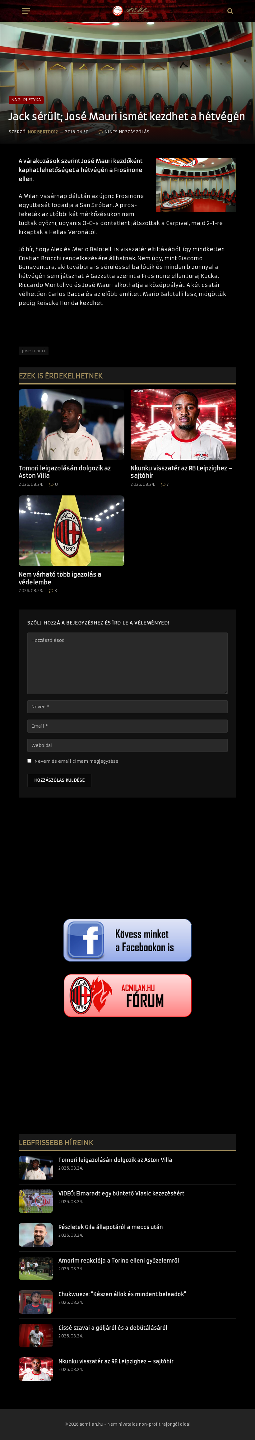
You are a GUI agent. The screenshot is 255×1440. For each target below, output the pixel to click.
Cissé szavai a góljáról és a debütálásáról (112, 1328)
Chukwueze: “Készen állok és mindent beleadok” (122, 1294)
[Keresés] (229, 11)
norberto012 (43, 132)
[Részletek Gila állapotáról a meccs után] (36, 1235)
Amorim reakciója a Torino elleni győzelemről (118, 1261)
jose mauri (33, 350)
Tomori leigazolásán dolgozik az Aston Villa (65, 472)
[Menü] (26, 11)
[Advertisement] (127, 859)
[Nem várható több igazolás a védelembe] (71, 530)
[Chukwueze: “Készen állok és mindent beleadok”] (36, 1302)
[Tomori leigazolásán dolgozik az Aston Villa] (71, 424)
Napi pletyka (26, 100)
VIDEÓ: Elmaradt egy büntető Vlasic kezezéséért (121, 1193)
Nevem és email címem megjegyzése (76, 761)
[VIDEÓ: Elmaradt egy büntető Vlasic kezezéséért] (36, 1201)
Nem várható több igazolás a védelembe (60, 578)
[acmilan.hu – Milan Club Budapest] (130, 11)
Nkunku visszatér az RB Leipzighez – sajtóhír (182, 472)
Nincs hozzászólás (126, 132)
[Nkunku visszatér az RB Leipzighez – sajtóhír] (183, 424)
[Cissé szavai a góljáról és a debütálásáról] (36, 1335)
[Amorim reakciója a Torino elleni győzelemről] (36, 1268)
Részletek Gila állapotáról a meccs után (110, 1227)
